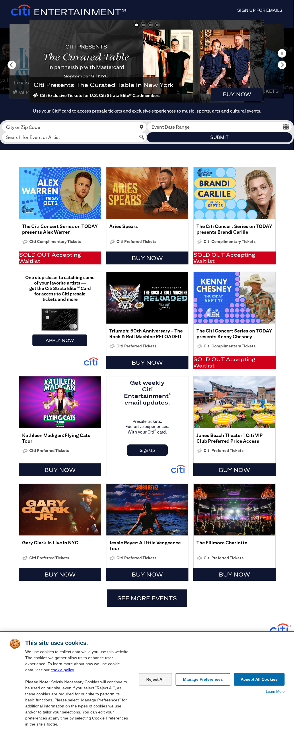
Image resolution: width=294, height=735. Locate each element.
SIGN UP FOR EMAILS (259, 10)
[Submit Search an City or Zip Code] (141, 127)
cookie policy (62, 670)
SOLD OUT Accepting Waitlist (50, 258)
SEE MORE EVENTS (147, 598)
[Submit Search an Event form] (141, 137)
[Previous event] (11, 65)
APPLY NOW (60, 340)
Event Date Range (170, 127)
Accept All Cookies (259, 679)
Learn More (275, 691)
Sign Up (147, 450)
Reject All (155, 679)
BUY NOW (237, 94)
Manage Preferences (203, 679)
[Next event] (282, 65)
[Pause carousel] (282, 53)
